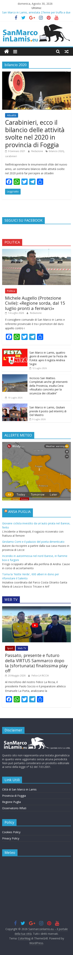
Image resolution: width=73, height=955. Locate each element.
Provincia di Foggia (14, 795)
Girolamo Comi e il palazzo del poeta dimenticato (33, 541)
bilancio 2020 (56, 151)
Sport (10, 648)
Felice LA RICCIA (40, 675)
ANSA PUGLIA (19, 511)
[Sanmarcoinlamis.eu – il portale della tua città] (6, 51)
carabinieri (11, 156)
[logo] (36, 739)
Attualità (11, 115)
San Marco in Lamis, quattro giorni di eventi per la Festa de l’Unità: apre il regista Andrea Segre (48, 358)
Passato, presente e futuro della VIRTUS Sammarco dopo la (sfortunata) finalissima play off (36, 663)
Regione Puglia (11, 802)
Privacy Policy (10, 838)
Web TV (22, 648)
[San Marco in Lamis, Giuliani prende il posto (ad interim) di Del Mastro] (14, 405)
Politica (11, 291)
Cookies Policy (11, 832)
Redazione (37, 151)
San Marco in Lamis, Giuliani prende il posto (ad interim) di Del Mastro (47, 411)
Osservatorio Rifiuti (14, 808)
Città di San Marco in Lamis (19, 789)
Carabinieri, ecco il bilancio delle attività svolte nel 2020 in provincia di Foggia (34, 133)
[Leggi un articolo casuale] (66, 51)
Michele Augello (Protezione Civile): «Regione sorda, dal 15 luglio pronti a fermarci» (35, 303)
